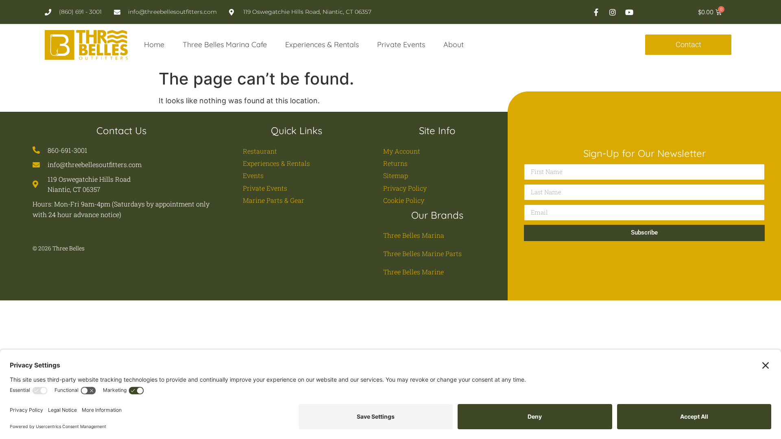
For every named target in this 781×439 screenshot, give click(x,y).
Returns (395, 163)
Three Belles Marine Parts (422, 253)
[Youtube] (629, 12)
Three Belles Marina (413, 235)
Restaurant (260, 151)
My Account (401, 151)
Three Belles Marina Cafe (225, 44)
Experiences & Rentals (322, 44)
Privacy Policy (405, 188)
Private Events (401, 44)
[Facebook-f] (596, 12)
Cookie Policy (403, 200)
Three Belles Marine (413, 271)
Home (154, 44)
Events (253, 175)
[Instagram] (612, 12)
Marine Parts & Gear (273, 200)
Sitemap (395, 175)
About (453, 44)
